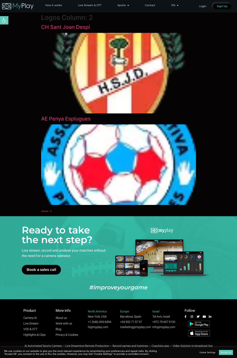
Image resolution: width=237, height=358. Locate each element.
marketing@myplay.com (135, 327)
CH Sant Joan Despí (65, 27)
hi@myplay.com (98, 327)
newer (46, 211)
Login (202, 6)
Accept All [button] (226, 352)
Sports (121, 5)
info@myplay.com (163, 327)
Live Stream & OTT (89, 5)
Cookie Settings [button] (207, 352)
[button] (4, 20)
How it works (53, 5)
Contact (150, 5)
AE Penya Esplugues (66, 119)
